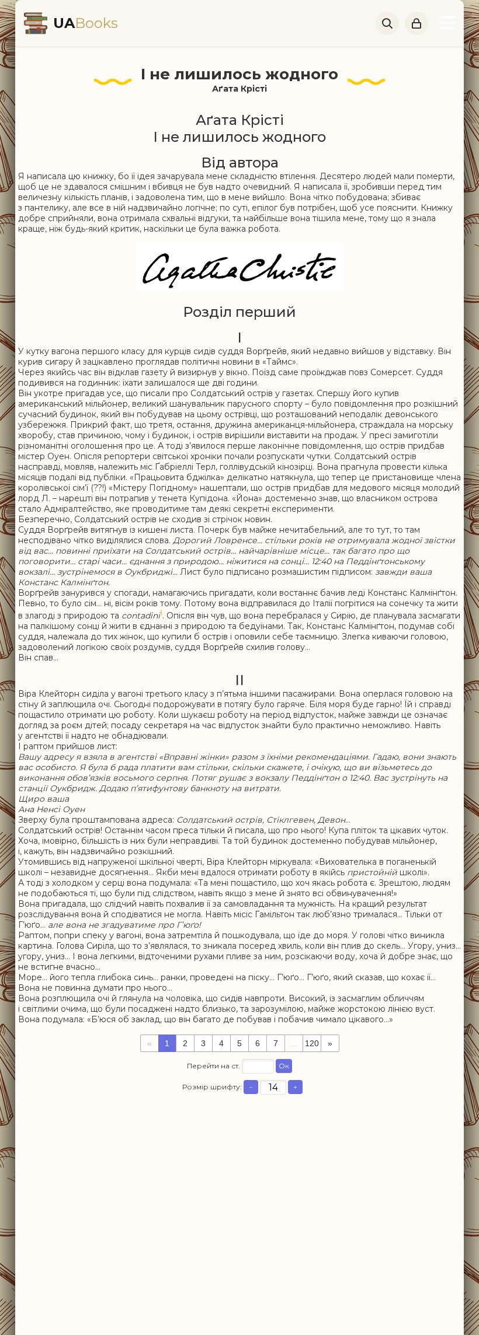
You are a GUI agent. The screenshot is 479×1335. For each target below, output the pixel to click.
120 (312, 1043)
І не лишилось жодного (239, 74)
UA (85, 23)
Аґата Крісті (239, 88)
